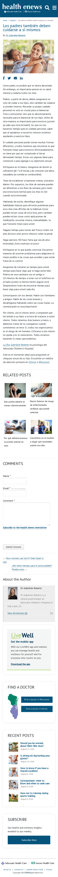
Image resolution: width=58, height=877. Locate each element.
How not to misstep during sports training (34, 794)
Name (7, 475)
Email (14, 488)
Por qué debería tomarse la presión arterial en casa (15, 442)
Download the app (20, 664)
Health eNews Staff (35, 869)
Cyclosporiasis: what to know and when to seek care (35, 782)
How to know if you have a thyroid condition (34, 769)
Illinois (32, 362)
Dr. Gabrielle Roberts (16, 35)
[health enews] (22, 8)
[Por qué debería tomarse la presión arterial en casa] (15, 427)
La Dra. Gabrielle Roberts (16, 344)
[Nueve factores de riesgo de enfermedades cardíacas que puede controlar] (41, 390)
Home (5, 20)
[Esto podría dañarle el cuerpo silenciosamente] (15, 390)
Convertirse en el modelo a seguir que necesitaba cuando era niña (42, 442)
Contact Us (18, 869)
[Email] (51, 612)
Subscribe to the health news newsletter (25, 527)
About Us (7, 869)
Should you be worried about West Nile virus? (32, 744)
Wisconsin (44, 362)
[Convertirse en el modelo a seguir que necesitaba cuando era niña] (41, 427)
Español (13, 20)
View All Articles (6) (17, 613)
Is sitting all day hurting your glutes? (35, 757)
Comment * (9, 500)
